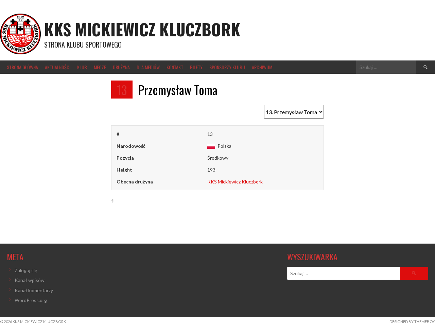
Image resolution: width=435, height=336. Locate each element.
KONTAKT (175, 67)
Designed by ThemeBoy (412, 321)
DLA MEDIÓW (148, 67)
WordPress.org (31, 300)
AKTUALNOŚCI (57, 67)
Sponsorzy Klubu (227, 67)
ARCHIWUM (262, 67)
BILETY (196, 67)
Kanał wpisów (30, 280)
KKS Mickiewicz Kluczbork (142, 29)
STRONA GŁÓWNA (22, 67)
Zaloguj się (26, 270)
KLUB (82, 67)
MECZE (100, 67)
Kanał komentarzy (34, 290)
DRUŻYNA (121, 67)
